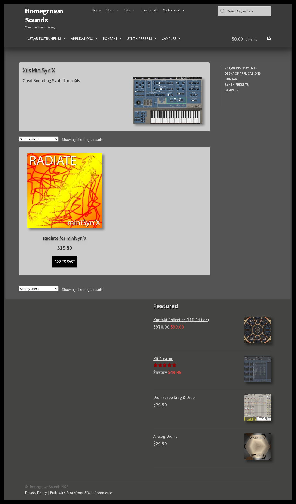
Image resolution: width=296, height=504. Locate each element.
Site (127, 10)
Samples (169, 38)
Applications (82, 38)
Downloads (149, 10)
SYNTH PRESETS (237, 84)
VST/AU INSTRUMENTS (241, 68)
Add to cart (65, 261)
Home (96, 10)
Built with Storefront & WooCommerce (81, 492)
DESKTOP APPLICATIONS (243, 73)
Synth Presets (139, 38)
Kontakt (110, 38)
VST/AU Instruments (44, 38)
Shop (110, 10)
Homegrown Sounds (44, 15)
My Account (171, 10)
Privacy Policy (36, 492)
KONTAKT (232, 79)
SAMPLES (231, 90)
